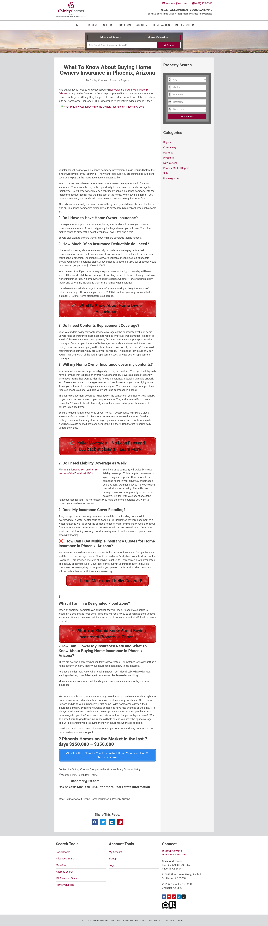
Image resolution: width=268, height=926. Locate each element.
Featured (168, 152)
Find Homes (187, 116)
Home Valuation (158, 37)
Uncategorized (171, 178)
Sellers (108, 25)
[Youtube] (169, 896)
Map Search (62, 865)
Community (169, 147)
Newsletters (170, 162)
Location (125, 25)
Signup (113, 858)
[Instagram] (183, 896)
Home (76, 25)
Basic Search (63, 852)
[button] (95, 822)
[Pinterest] (174, 896)
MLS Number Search (67, 878)
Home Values (161, 25)
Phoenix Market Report (176, 168)
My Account (115, 852)
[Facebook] (164, 896)
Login (112, 865)
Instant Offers (185, 25)
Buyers (93, 25)
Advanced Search (110, 37)
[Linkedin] (179, 896)
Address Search (64, 871)
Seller (166, 173)
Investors (168, 157)
